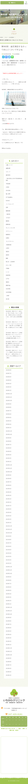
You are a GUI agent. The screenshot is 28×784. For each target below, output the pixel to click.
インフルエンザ (10, 204)
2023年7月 (8, 481)
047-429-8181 (15, 714)
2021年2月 (8, 560)
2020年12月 (9, 566)
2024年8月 (8, 441)
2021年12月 (9, 526)
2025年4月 (8, 420)
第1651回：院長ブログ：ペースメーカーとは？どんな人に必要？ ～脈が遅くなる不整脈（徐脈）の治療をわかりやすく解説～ (14, 325)
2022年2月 (8, 519)
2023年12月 (9, 465)
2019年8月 (8, 621)
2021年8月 (8, 539)
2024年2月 (8, 458)
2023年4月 (8, 492)
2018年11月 (9, 651)
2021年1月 (8, 563)
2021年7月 (8, 543)
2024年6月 (8, 448)
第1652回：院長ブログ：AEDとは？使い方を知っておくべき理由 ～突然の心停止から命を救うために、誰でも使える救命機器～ (14, 315)
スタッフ (8, 171)
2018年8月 (8, 661)
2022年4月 (8, 512)
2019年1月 (8, 644)
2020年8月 (8, 580)
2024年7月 (8, 444)
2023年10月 (9, 471)
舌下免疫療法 (9, 197)
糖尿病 (7, 221)
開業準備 (8, 285)
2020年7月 (8, 583)
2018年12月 (9, 648)
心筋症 (7, 248)
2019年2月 (8, 641)
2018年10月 (9, 654)
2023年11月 (9, 468)
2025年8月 (8, 407)
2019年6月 (8, 627)
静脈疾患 (8, 224)
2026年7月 (8, 373)
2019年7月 (8, 624)
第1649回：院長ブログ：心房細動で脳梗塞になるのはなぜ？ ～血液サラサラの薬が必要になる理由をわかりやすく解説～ (14, 344)
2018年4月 (8, 675)
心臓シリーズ (9, 165)
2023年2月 (8, 498)
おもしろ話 (8, 265)
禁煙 (7, 207)
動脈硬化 (8, 234)
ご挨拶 (7, 295)
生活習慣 (8, 288)
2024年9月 (8, 437)
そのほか (8, 217)
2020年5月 (8, 590)
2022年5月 (8, 509)
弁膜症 (7, 238)
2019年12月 (9, 607)
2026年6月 (8, 376)
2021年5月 (8, 549)
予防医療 (8, 183)
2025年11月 (9, 397)
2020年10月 (9, 573)
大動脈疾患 (8, 244)
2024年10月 (9, 434)
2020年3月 (8, 597)
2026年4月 (8, 383)
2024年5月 (8, 451)
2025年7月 (8, 410)
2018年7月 (8, 665)
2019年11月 (9, 610)
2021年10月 (9, 532)
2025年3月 (8, 424)
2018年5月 (8, 671)
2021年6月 (8, 546)
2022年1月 (8, 522)
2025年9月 (8, 404)
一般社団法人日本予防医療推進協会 (14, 179)
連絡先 (7, 282)
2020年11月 (9, 570)
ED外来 (8, 200)
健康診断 (8, 168)
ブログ (6, 37)
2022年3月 (8, 515)
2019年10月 (9, 614)
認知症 (7, 254)
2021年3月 (8, 556)
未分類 (7, 299)
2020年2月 (8, 600)
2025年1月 (8, 427)
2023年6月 (8, 485)
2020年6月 (8, 587)
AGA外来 (8, 190)
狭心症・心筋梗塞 (10, 261)
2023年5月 (8, 488)
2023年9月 (8, 475)
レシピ (7, 271)
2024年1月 (8, 461)
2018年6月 (8, 668)
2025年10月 (9, 400)
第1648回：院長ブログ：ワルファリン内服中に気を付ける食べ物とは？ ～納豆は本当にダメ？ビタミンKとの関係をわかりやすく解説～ (14, 354)
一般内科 (8, 214)
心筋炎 (7, 187)
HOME (1, 37)
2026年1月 (8, 390)
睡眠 (7, 258)
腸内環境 (8, 175)
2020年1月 (8, 604)
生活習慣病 (11, 37)
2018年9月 (8, 658)
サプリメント (9, 231)
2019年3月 (8, 637)
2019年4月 (8, 634)
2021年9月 (8, 536)
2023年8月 (8, 478)
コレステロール (10, 241)
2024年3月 (8, 454)
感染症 (7, 251)
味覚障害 (8, 275)
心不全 (7, 278)
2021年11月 (9, 529)
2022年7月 (8, 505)
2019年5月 (8, 631)
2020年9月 (8, 576)
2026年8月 (8, 370)
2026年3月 (8, 387)
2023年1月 (8, 502)
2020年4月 (8, 593)
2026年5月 (8, 380)
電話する (13, 2)
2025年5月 (8, 417)
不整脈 (7, 268)
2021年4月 (8, 553)
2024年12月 (9, 431)
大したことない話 (10, 227)
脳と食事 (8, 193)
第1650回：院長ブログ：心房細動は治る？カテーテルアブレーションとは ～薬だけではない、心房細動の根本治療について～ (14, 335)
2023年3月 (8, 495)
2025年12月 (9, 393)
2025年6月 (8, 414)
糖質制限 (8, 210)
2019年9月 (8, 617)
